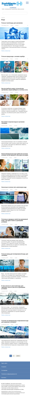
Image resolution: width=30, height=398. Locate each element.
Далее (18, 355)
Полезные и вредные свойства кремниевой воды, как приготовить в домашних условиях (14, 220)
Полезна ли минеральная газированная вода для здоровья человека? (14, 321)
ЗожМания (13, 7)
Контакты (3, 377)
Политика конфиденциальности (9, 374)
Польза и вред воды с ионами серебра (13, 56)
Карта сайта (4, 363)
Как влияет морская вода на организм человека (12, 122)
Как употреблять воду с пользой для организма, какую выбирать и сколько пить (14, 89)
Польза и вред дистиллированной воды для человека (14, 254)
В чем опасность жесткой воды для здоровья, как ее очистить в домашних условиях (13, 287)
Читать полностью (5, 50)
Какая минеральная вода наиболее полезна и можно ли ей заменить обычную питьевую (14, 154)
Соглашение (4, 370)
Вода (12, 25)
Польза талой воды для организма (12, 23)
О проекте (3, 366)
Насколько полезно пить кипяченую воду (13, 187)
